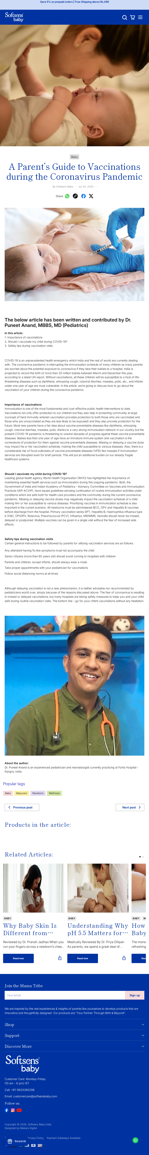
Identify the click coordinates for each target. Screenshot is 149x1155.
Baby (8, 793)
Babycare (21, 793)
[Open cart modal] (132, 17)
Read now (18, 958)
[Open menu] (140, 17)
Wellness (54, 793)
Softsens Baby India (39, 1124)
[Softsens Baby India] (14, 17)
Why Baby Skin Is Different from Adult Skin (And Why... (30, 929)
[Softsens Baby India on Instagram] (12, 1111)
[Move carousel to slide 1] (140, 856)
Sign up (135, 995)
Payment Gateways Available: (64, 1138)
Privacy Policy (35, 1138)
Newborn (38, 793)
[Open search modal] (125, 17)
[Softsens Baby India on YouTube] (19, 1111)
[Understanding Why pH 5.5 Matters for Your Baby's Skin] (97, 888)
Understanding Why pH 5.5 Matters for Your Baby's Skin (97, 929)
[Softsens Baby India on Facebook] (6, 1111)
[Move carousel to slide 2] (143, 856)
